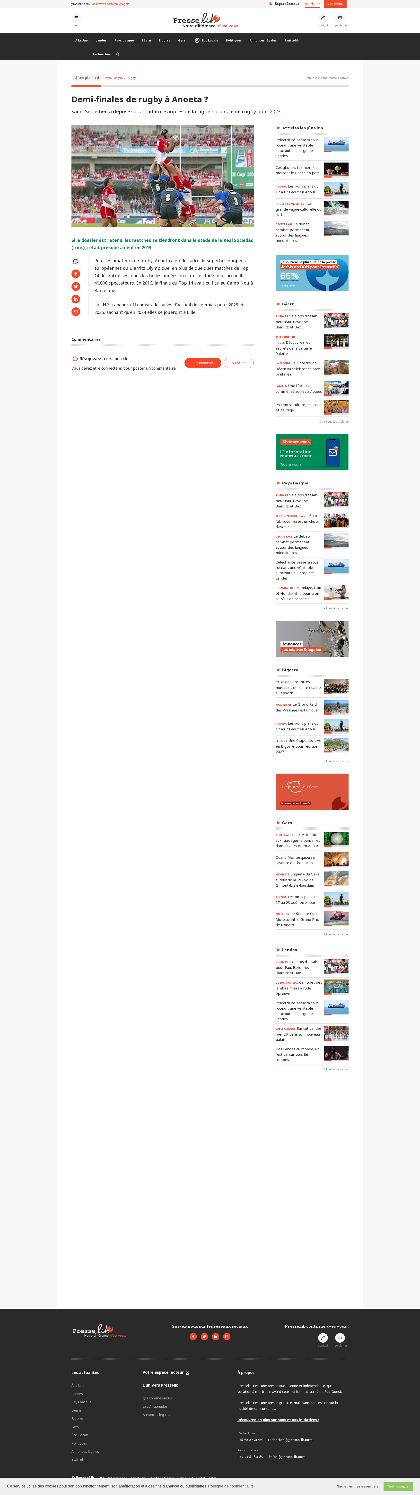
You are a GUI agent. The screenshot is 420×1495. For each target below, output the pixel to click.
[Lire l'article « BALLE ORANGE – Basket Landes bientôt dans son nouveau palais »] (336, 1033)
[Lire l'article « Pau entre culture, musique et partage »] (336, 407)
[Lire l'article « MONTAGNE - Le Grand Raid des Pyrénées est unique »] (336, 707)
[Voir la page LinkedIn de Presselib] (215, 1336)
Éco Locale (210, 40)
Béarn (146, 40)
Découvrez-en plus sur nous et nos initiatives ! (278, 1419)
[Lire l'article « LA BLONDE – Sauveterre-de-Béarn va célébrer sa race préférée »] (336, 367)
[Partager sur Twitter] (75, 286)
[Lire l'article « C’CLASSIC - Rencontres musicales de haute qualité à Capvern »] (336, 686)
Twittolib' (292, 40)
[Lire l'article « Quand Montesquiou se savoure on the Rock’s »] (336, 859)
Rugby (131, 78)
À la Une (81, 40)
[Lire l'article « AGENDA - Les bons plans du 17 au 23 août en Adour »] (336, 189)
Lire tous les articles (334, 421)
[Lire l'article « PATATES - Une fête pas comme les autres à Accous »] (336, 388)
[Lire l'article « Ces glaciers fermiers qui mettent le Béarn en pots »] (336, 170)
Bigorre (164, 40)
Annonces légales (263, 40)
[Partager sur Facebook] (75, 274)
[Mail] (75, 311)
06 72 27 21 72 (250, 1439)
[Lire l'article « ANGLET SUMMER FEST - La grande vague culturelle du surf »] (336, 208)
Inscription (312, 4)
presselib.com (80, 4)
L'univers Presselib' (161, 1385)
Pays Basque (114, 78)
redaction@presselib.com (290, 1439)
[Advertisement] (312, 1154)
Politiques (234, 40)
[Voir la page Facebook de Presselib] (193, 1336)
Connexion (335, 4)
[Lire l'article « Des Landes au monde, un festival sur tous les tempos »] (336, 1053)
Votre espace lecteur (163, 1372)
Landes (101, 40)
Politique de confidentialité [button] (231, 1486)
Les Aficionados (155, 1406)
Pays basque (124, 40)
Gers (181, 40)
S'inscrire (239, 362)
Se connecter (202, 362)
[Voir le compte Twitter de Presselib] (204, 1336)
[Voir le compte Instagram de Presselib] (226, 1336)
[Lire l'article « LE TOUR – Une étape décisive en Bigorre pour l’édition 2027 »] (336, 745)
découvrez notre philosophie (110, 4)
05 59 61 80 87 (250, 1456)
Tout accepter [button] (398, 1486)
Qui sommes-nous (157, 1398)
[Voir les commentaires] (75, 261)
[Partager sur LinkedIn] (75, 299)
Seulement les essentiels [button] (357, 1486)
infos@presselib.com (287, 1456)
